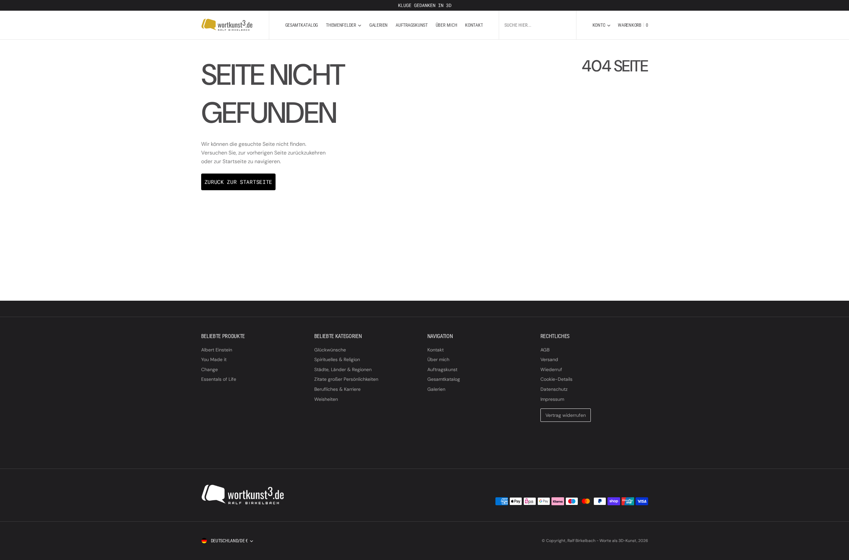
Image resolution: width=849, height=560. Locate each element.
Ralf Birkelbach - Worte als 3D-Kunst (601, 540)
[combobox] (537, 24)
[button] (601, 25)
